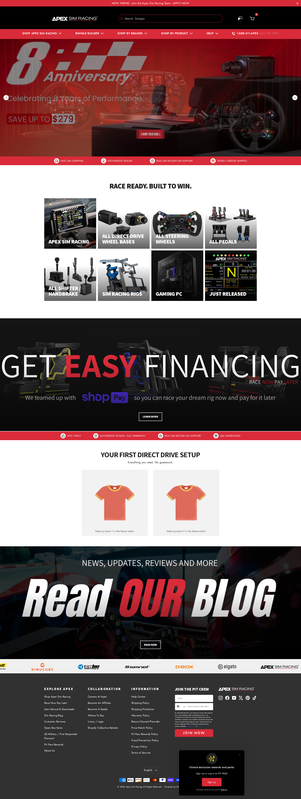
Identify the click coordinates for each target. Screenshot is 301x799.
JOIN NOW (194, 733)
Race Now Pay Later (55, 703)
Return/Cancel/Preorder (145, 721)
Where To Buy (96, 715)
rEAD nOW (150, 645)
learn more (150, 416)
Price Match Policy (142, 728)
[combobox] (170, 18)
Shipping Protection (142, 709)
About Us (49, 751)
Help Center (138, 697)
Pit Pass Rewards (53, 744)
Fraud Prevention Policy (145, 740)
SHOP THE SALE (150, 134)
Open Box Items (53, 728)
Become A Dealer (98, 709)
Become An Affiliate (99, 703)
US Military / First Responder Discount (61, 736)
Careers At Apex (97, 697)
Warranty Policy (140, 715)
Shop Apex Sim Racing (57, 697)
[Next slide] (295, 97)
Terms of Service (140, 753)
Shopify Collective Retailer (103, 728)
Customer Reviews (54, 721)
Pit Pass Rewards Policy (144, 734)
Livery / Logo (95, 721)
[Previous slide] (6, 97)
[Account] (240, 18)
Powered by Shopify (174, 786)
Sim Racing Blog (53, 715)
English (148, 770)
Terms (199, 726)
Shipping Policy (140, 703)
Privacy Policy (139, 747)
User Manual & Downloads (59, 709)
